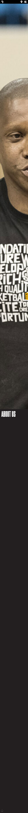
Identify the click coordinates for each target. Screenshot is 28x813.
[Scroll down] (2, 810)
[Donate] (26, 296)
